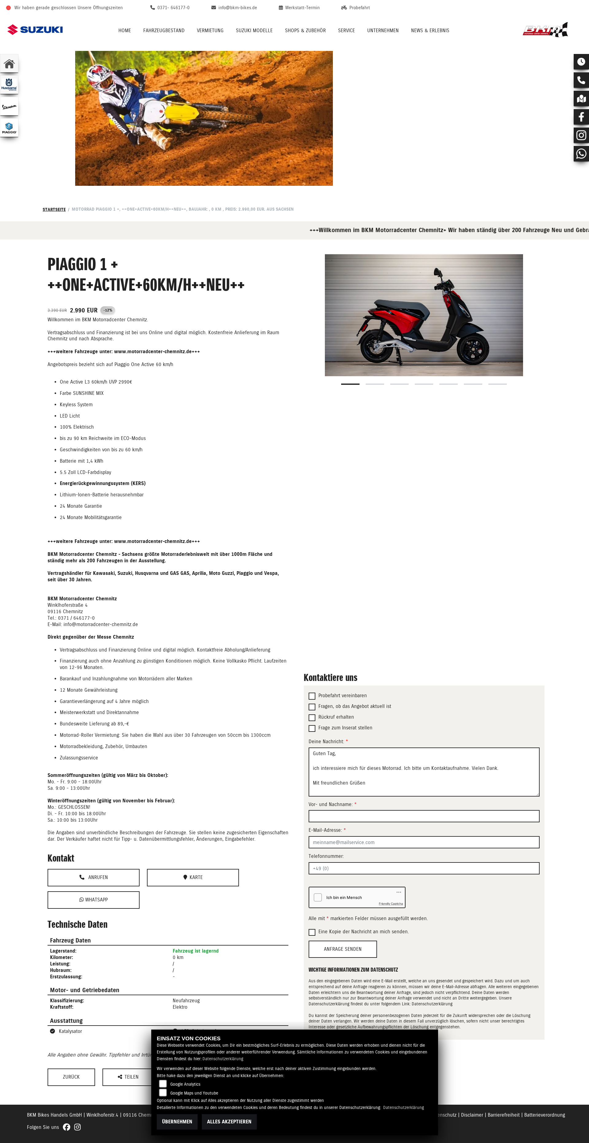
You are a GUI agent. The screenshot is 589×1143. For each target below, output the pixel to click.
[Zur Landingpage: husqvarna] (9, 84)
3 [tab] (399, 384)
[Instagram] (581, 135)
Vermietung (210, 30)
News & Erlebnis (430, 30)
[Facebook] (581, 116)
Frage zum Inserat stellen (345, 728)
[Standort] (581, 98)
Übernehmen (177, 1122)
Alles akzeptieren (229, 1122)
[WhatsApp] (581, 153)
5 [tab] (448, 384)
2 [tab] (375, 384)
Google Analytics (185, 1084)
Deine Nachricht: (328, 741)
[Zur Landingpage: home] (9, 63)
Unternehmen (383, 30)
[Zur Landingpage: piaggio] (9, 127)
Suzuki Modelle (254, 30)
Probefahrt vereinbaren (342, 695)
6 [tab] (473, 384)
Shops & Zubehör (305, 30)
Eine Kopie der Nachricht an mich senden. (363, 932)
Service (346, 30)
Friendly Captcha (391, 903)
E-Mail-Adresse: (327, 830)
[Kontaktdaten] (581, 80)
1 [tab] (350, 384)
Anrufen (97, 877)
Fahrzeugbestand (164, 30)
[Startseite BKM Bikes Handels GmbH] (548, 30)
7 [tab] (497, 384)
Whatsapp (96, 900)
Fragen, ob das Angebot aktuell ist (354, 706)
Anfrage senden (343, 949)
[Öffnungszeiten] (581, 61)
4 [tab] (424, 384)
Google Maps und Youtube (194, 1093)
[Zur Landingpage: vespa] (9, 106)
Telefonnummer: (326, 856)
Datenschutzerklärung (432, 1003)
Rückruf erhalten (336, 717)
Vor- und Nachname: (333, 804)
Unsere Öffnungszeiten (100, 7)
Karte (196, 877)
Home (124, 30)
